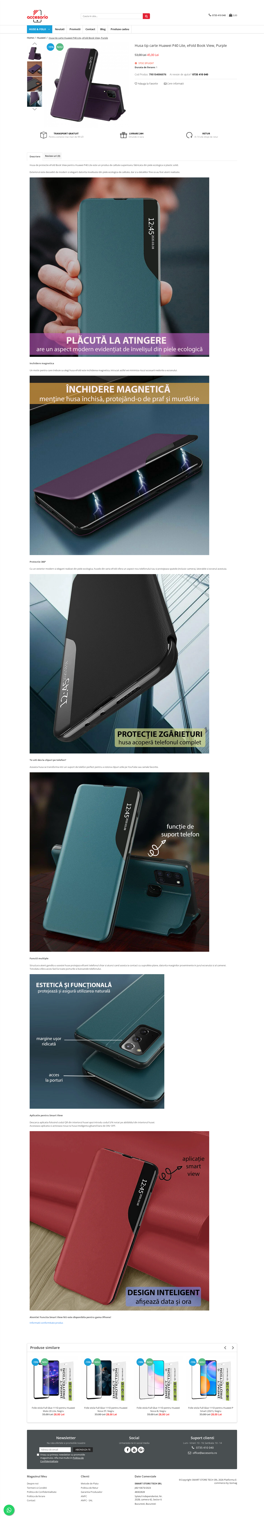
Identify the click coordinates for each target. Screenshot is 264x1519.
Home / (31, 37)
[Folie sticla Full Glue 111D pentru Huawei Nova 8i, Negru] (158, 1380)
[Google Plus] (141, 1450)
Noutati (59, 29)
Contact (90, 29)
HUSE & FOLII (38, 29)
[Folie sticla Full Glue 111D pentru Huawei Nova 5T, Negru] (105, 1380)
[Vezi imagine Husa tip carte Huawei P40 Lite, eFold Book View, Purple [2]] (34, 84)
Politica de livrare (36, 1496)
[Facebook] (127, 1450)
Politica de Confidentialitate (41, 1492)
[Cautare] (146, 16)
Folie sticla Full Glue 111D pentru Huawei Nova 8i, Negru (158, 1409)
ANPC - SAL (87, 1500)
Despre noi (32, 1483)
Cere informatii (175, 83)
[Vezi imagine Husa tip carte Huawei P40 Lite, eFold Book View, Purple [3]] (34, 99)
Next (34, 109)
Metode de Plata (89, 1483)
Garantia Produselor (91, 1492)
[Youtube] (134, 1450)
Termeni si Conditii (37, 1487)
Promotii (75, 29)
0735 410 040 (204, 1447)
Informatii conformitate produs (46, 1322)
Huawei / (42, 37)
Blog (103, 29)
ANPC (84, 1496)
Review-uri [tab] (52, 156)
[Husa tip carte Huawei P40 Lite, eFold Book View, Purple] (86, 85)
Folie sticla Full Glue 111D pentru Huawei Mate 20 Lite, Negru (53, 1409)
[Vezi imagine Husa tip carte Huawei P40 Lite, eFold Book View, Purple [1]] (34, 68)
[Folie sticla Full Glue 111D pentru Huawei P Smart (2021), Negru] (210, 1380)
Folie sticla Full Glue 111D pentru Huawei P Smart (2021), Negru (210, 1409)
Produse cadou (120, 29)
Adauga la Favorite (147, 83)
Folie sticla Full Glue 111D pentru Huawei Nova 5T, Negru (105, 1409)
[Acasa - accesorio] (45, 16)
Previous (34, 44)
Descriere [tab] (35, 156)
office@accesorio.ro (204, 1453)
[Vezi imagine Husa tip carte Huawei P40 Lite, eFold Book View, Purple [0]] (34, 53)
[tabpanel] (86, 85)
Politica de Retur (89, 1487)
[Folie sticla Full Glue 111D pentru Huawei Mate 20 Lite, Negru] (53, 1380)
